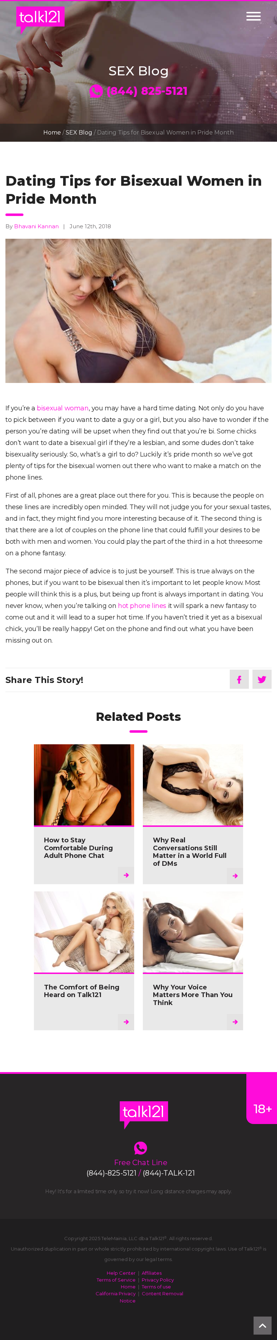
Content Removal (162, 1293)
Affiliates (152, 1273)
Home (52, 132)
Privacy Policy (158, 1280)
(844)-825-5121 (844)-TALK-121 (141, 1173)
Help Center (121, 1273)
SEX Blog (79, 132)
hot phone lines (142, 606)
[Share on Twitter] (262, 679)
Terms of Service (116, 1280)
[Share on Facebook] (239, 679)
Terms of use (156, 1287)
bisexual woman (62, 408)
